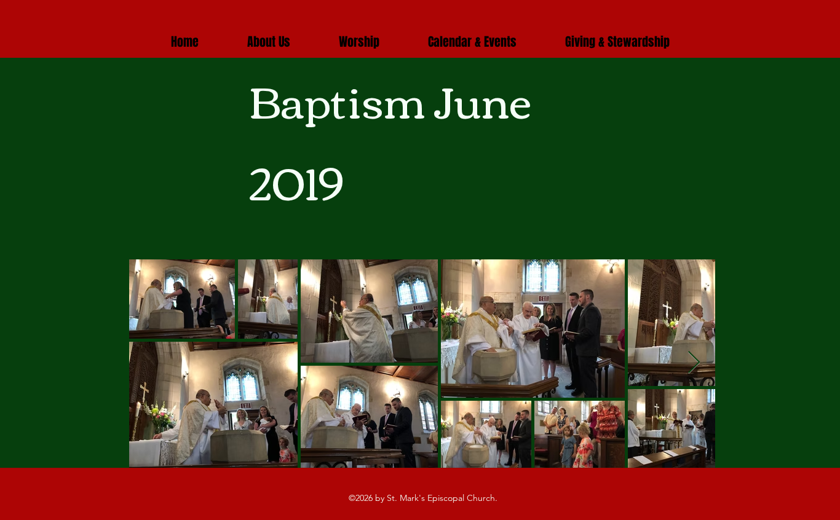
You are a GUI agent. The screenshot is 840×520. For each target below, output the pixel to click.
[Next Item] (694, 363)
